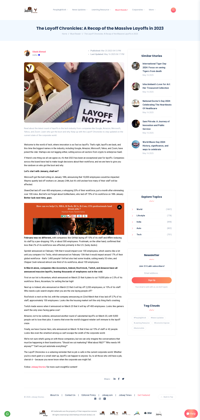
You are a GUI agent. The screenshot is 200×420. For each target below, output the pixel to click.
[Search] (173, 10)
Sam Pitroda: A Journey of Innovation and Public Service (156, 125)
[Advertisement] (151, 177)
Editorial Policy (88, 395)
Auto (139, 228)
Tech (139, 234)
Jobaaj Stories (38, 367)
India (139, 222)
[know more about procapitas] (137, 413)
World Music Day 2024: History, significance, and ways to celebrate (155, 146)
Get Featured (144, 395)
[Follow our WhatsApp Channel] (7, 414)
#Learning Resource (142, 323)
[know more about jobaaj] (102, 413)
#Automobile (139, 328)
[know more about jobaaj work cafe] (159, 413)
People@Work (59, 9)
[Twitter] (123, 379)
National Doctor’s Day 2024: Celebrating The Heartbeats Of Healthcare (157, 105)
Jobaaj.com (107, 395)
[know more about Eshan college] (148, 413)
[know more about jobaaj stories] (114, 413)
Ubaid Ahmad (39, 51)
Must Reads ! (121, 10)
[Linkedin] (115, 379)
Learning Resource (100, 9)
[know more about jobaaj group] (43, 413)
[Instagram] (100, 399)
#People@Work (140, 318)
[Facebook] (118, 379)
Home (64, 34)
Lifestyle (141, 215)
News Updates (79, 9)
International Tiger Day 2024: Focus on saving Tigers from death (154, 67)
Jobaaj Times (125, 395)
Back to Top (168, 397)
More (151, 9)
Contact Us (70, 395)
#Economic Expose (161, 323)
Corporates (137, 9)
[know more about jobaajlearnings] (126, 413)
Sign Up (151, 280)
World (139, 209)
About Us (54, 395)
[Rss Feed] (105, 399)
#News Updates (157, 318)
